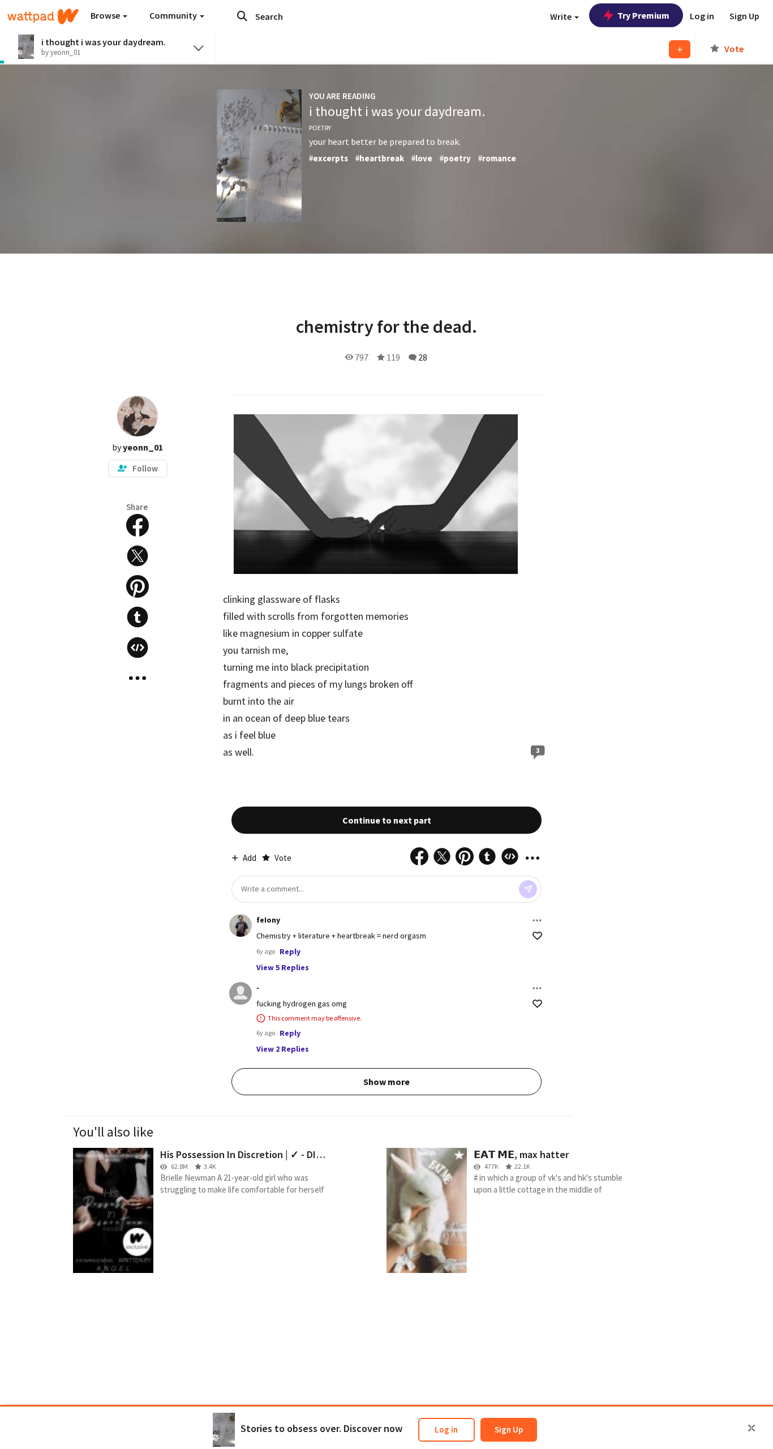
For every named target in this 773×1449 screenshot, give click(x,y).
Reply (290, 951)
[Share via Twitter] (137, 556)
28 (422, 357)
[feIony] (240, 925)
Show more (386, 1081)
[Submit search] (242, 16)
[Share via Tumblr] (137, 617)
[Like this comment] (537, 936)
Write (561, 16)
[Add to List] (679, 49)
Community (174, 15)
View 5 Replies (282, 967)
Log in (446, 1429)
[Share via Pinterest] (137, 586)
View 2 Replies (282, 1049)
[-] (240, 993)
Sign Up (509, 1429)
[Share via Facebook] (137, 525)
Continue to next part (386, 820)
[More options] (537, 920)
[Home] (43, 16)
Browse (106, 15)
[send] (528, 889)
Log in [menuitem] (702, 16)
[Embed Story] (137, 647)
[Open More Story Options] (137, 678)
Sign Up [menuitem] (744, 16)
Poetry (320, 127)
